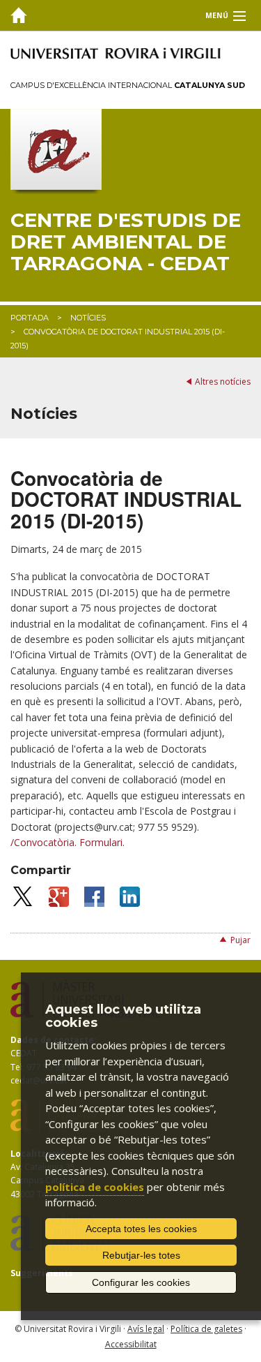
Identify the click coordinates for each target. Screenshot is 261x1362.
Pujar (240, 940)
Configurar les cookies (141, 1282)
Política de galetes (206, 1329)
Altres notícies (223, 381)
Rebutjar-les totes (141, 1255)
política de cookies (94, 1187)
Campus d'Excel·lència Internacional (127, 85)
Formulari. (102, 842)
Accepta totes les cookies (141, 1228)
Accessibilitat (131, 1344)
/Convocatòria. (43, 842)
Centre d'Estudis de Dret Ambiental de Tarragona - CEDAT (125, 241)
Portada (29, 318)
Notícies (88, 318)
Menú (216, 15)
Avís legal (145, 1329)
